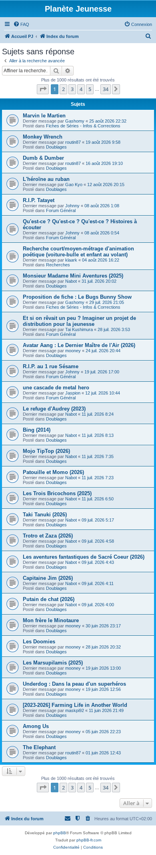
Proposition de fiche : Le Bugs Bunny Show (77, 297)
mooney (73, 350)
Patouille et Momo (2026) (53, 472)
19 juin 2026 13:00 (103, 668)
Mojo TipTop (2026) (46, 451)
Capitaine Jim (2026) (48, 578)
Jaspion (72, 393)
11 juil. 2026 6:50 (98, 498)
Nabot (71, 281)
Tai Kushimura (79, 329)
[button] (43, 89)
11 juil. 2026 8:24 (98, 414)
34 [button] (105, 89)
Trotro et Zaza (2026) (48, 536)
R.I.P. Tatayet (38, 200)
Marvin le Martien (44, 116)
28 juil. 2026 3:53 (114, 329)
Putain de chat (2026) (48, 599)
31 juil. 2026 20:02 (99, 281)
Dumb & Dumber (43, 158)
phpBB (59, 833)
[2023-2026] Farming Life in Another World (75, 705)
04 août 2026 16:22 (100, 260)
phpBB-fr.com (88, 840)
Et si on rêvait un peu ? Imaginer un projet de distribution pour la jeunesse (79, 321)
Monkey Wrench (42, 137)
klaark (71, 260)
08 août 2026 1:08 (101, 205)
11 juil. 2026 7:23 (98, 477)
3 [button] (72, 89)
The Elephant (39, 747)
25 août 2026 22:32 (107, 121)
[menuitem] (21, 24)
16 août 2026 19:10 (104, 163)
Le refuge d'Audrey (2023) (54, 409)
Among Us (36, 726)
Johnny (72, 205)
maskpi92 (74, 710)
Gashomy (74, 121)
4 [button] (81, 89)
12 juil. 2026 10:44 (102, 393)
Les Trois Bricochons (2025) (57, 493)
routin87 (73, 142)
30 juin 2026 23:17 (103, 625)
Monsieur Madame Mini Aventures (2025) (73, 276)
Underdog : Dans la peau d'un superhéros (74, 684)
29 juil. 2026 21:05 (106, 302)
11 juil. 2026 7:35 (98, 456)
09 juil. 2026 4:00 (98, 604)
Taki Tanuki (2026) (45, 515)
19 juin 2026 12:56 (103, 689)
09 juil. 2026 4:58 (98, 541)
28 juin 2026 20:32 (103, 647)
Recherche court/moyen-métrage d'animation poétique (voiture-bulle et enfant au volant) (78, 252)
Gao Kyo (73, 184)
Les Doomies (39, 642)
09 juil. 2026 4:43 (98, 562)
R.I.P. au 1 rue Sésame (50, 366)
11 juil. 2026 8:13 (98, 435)
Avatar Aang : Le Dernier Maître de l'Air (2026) (79, 345)
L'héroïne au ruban (46, 179)
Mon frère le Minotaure (51, 620)
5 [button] (89, 89)
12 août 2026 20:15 (105, 184)
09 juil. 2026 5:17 (98, 520)
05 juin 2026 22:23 (103, 731)
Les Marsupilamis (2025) (53, 663)
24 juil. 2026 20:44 (103, 350)
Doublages (56, 147)
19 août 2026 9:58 (103, 142)
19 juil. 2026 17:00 (101, 371)
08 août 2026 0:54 (101, 232)
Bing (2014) (36, 430)
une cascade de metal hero (56, 388)
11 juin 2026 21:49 (106, 710)
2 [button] (63, 89)
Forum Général (61, 210)
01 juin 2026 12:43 (103, 752)
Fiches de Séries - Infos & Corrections (83, 125)
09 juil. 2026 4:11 (98, 583)
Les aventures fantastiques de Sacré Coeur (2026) (83, 557)
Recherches (58, 264)
